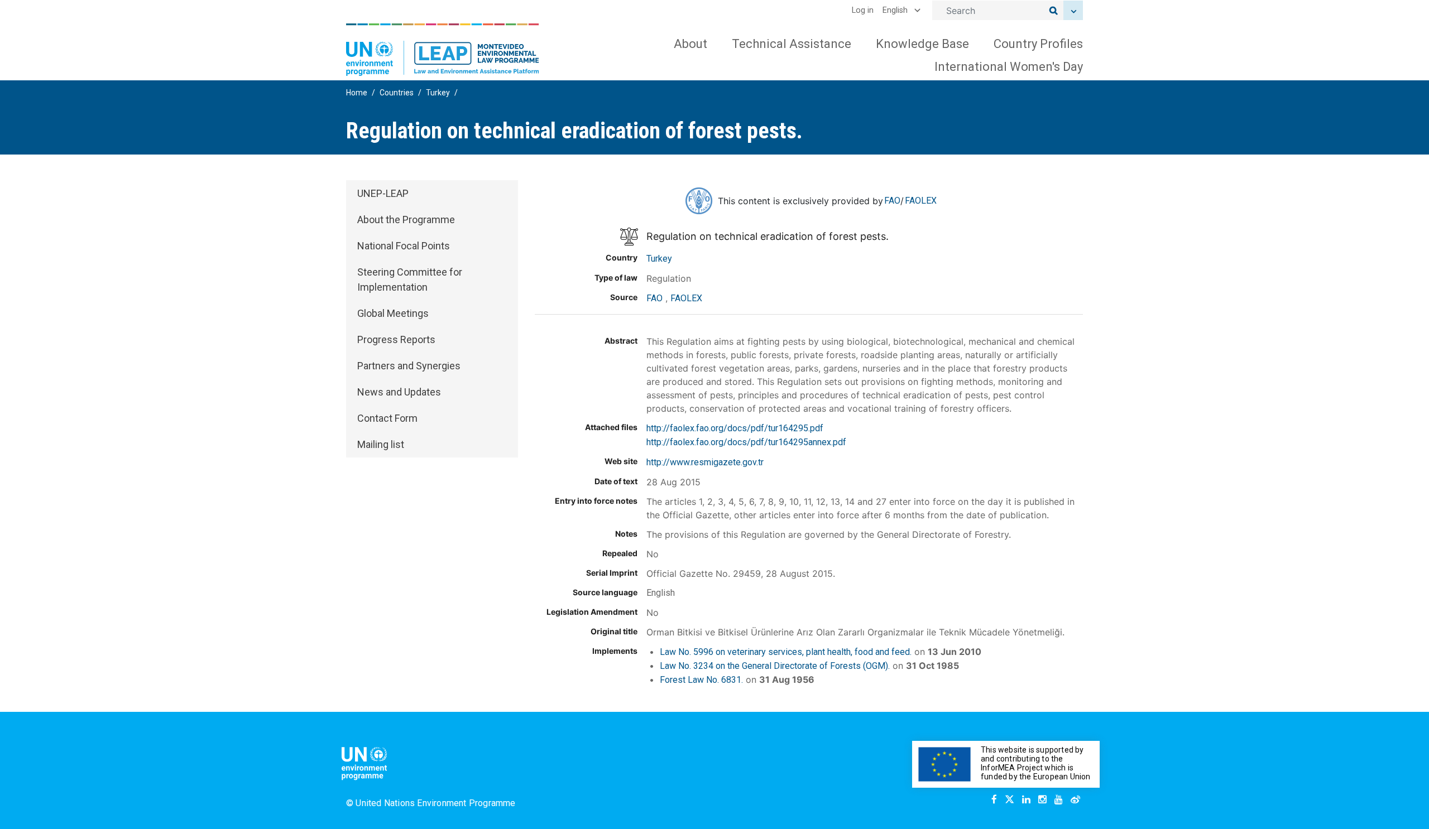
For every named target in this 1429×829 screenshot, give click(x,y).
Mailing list (380, 444)
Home (356, 92)
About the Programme (406, 219)
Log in (863, 10)
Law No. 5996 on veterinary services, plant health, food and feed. (786, 652)
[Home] (442, 49)
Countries (397, 92)
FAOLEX (921, 200)
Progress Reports (396, 339)
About (690, 44)
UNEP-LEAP (383, 193)
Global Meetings (393, 313)
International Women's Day (1008, 67)
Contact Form (387, 418)
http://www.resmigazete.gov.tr (705, 462)
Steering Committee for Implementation (409, 279)
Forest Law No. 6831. (701, 679)
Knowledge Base (922, 44)
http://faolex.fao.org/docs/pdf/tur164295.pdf (734, 428)
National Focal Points (403, 246)
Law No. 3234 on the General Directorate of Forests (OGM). (775, 666)
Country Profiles (1038, 44)
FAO (892, 200)
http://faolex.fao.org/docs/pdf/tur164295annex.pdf (746, 442)
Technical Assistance (791, 44)
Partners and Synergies (409, 366)
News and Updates (399, 392)
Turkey (438, 92)
